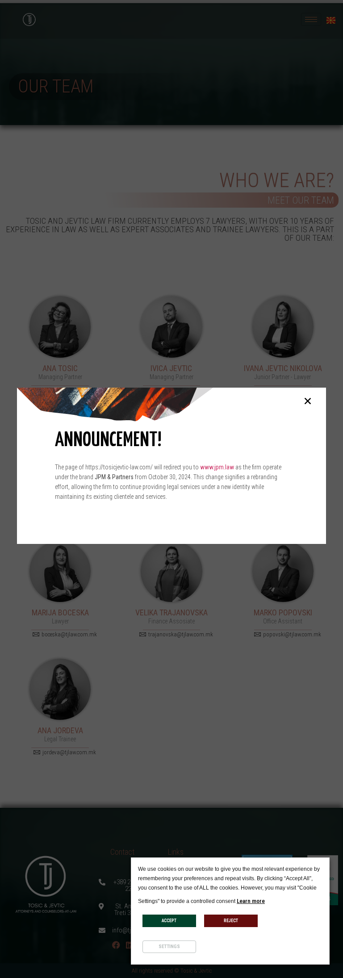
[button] (307, 401)
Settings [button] (169, 946)
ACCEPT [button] (169, 920)
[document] (171, 489)
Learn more (251, 901)
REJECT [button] (231, 920)
